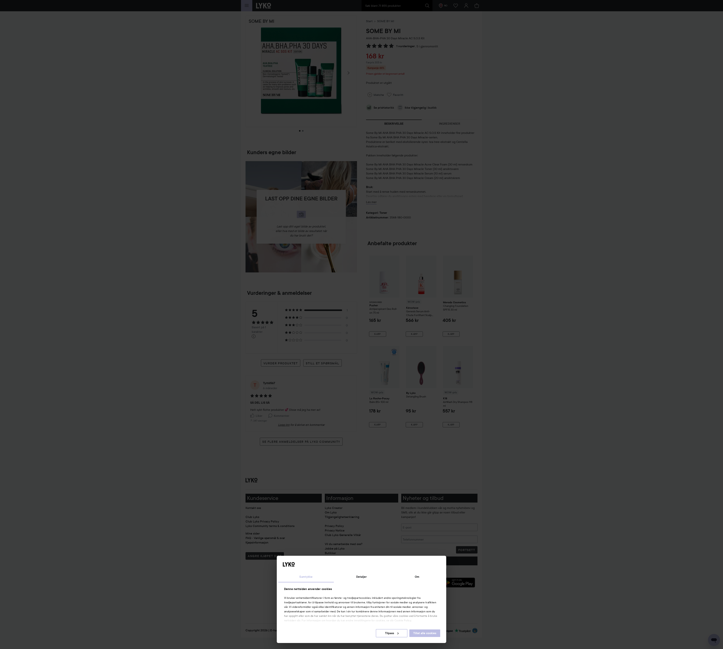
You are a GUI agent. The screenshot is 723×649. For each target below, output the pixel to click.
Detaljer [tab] (361, 576)
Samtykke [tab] (306, 576)
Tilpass (389, 633)
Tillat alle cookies (424, 633)
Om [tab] (417, 576)
